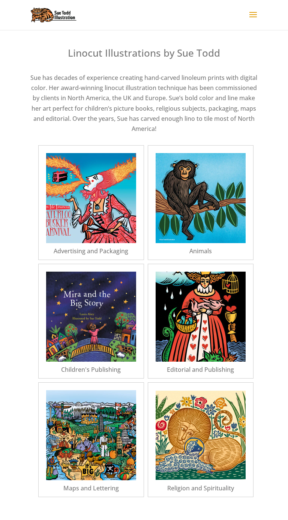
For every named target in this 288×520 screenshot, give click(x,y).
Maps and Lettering (91, 488)
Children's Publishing (91, 369)
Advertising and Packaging (91, 251)
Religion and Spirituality (200, 488)
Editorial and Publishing (200, 369)
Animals (200, 251)
